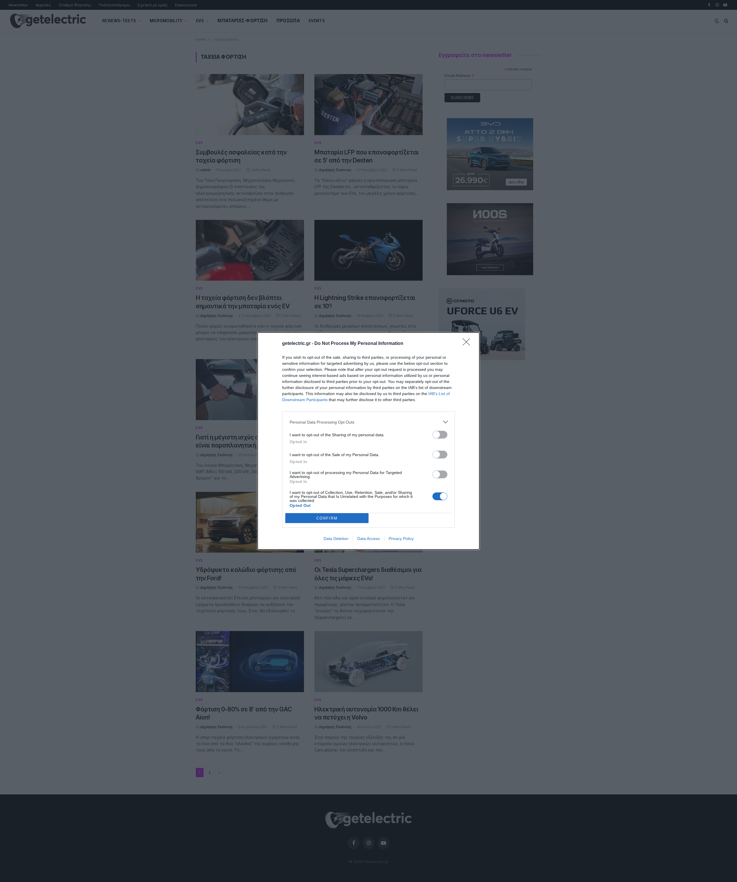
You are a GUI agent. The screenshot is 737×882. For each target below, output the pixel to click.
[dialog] (368, 441)
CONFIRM (327, 518)
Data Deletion (336, 538)
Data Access (368, 538)
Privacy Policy (401, 538)
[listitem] (368, 422)
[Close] (468, 343)
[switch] (439, 435)
